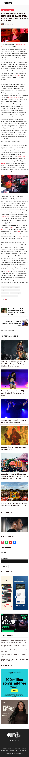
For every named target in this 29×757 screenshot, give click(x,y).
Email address (4, 558)
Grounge (18, 236)
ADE (3, 287)
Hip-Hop (4, 290)
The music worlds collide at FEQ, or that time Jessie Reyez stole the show (13, 393)
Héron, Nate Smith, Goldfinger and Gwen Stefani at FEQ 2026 (13, 421)
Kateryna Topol (9, 24)
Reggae (18, 293)
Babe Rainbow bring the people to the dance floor (13, 448)
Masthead (24, 748)
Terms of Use (13, 750)
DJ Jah (8, 271)
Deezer (17, 287)
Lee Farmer (5, 216)
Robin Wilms (5, 296)
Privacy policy (22, 750)
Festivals (4, 10)
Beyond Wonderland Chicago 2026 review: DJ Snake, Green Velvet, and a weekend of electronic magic (14, 476)
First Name (3, 552)
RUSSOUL (4, 229)
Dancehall (9, 287)
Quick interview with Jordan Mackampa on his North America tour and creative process (17, 311)
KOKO (18, 231)
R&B (12, 293)
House (11, 290)
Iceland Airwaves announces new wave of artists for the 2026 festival (14, 659)
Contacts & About (6, 748)
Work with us (16, 748)
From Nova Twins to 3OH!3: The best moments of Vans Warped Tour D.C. (14, 504)
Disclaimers (4, 750)
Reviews (11, 10)
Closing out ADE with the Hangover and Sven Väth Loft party (11, 323)
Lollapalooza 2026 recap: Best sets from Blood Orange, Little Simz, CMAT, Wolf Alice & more (13, 364)
